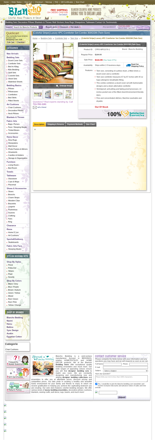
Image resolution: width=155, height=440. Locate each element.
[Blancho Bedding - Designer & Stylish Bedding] (25, 18)
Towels (10, 172)
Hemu (9, 324)
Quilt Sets (12, 73)
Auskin (10, 333)
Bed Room (12, 168)
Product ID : (88, 49)
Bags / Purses (14, 124)
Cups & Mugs (13, 182)
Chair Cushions (14, 107)
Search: (9, 27)
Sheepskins (80, 22)
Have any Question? (102, 374)
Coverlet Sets (13, 76)
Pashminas (12, 210)
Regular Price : (87, 55)
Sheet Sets (12, 79)
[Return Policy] (18, 393)
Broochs (11, 195)
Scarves (11, 213)
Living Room (13, 165)
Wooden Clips (14, 201)
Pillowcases (13, 92)
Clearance (11, 225)
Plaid (10, 274)
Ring (10, 222)
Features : (89, 70)
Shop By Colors (14, 281)
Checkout (39, 2)
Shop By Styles (14, 262)
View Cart (28, 2)
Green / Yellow (14, 293)
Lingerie (11, 207)
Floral (10, 265)
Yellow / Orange (14, 305)
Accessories (13, 133)
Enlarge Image (66, 86)
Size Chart (80, 2)
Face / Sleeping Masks (17, 127)
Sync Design (12, 330)
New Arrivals (12, 54)
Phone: (125, 364)
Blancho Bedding (15, 317)
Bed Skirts (12, 98)
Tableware (90, 22)
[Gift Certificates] (18, 380)
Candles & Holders (16, 155)
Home (6, 2)
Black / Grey (13, 284)
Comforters (12, 95)
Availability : (88, 65)
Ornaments (12, 152)
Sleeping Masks (14, 249)
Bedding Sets (11, 22)
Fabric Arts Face (14, 246)
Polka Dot (12, 268)
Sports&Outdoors (15, 239)
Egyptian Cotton (14, 337)
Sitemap (48, 2)
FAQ (56, 2)
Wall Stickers (58, 22)
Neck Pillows (13, 113)
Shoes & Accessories (16, 188)
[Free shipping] (74, 15)
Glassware (12, 179)
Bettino (10, 327)
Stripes (11, 271)
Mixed (10, 296)
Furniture (11, 162)
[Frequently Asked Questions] (18, 367)
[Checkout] (21, 43)
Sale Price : (88, 60)
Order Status (16, 2)
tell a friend (41, 107)
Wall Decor (12, 146)
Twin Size (74, 38)
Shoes (10, 191)
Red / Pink (12, 302)
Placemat (12, 185)
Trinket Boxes (13, 130)
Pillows (11, 89)
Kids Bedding (13, 70)
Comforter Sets (14, 64)
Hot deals (75, 27)
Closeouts (64, 27)
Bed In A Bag (13, 67)
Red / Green (13, 299)
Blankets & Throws (43, 22)
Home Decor (12, 137)
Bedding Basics (14, 85)
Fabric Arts (12, 121)
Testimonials (111, 22)
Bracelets (12, 204)
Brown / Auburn (14, 290)
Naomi (10, 321)
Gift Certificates (67, 2)
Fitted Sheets (13, 101)
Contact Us (100, 22)
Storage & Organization (17, 158)
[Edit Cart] (11, 43)
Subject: (98, 370)
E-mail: (97, 367)
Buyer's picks (52, 27)
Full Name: (99, 364)
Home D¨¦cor (13, 232)
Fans (10, 219)
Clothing (11, 216)
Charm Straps (14, 198)
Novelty (11, 277)
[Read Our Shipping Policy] (135, 66)
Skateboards (13, 242)
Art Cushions (13, 104)
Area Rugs (69, 22)
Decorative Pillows (26, 22)
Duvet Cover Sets (15, 61)
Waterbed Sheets (15, 82)
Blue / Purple (13, 287)
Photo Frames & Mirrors (18, 149)
